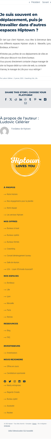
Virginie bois (7, 426)
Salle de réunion (13, 262)
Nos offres (10, 221)
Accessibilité (29, 430)
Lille (36, 78)
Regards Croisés (13, 392)
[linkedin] (19, 381)
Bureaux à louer (13, 228)
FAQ (8, 337)
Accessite (10, 406)
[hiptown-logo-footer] (25, 149)
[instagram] (15, 381)
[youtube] (24, 381)
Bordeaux (10, 283)
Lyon (9, 296)
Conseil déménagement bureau (19, 255)
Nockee (10, 412)
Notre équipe (12, 208)
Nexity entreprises (14, 385)
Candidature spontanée (16, 373)
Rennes (10, 317)
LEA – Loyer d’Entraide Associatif (20, 269)
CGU (24, 430)
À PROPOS (9, 187)
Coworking (11, 249)
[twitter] (10, 381)
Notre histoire (12, 194)
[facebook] (5, 381)
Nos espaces (11, 276)
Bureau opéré (12, 399)
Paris (9, 310)
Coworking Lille (29, 78)
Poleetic (34, 424)
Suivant (45, 2)
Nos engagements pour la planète (20, 201)
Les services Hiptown (15, 215)
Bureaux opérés (13, 235)
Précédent (35, 2)
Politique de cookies (18, 430)
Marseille (10, 303)
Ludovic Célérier (7, 78)
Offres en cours (13, 366)
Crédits (10, 430)
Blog (8, 330)
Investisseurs (12, 353)
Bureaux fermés (13, 242)
